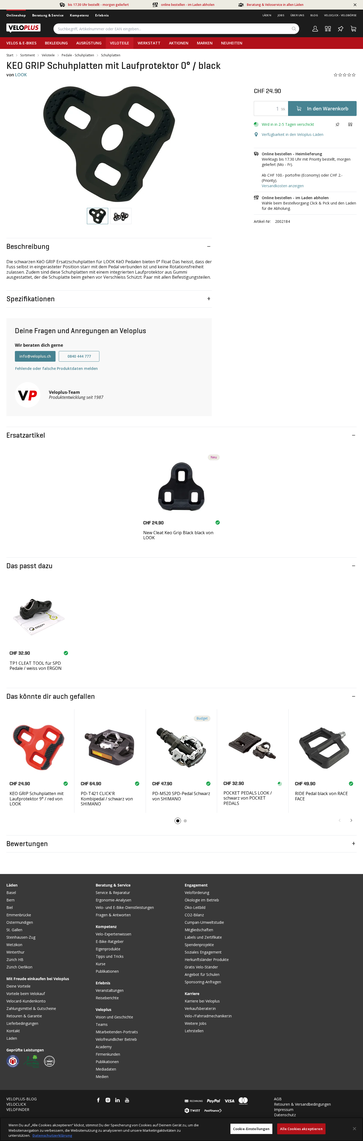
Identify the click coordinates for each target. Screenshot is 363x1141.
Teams (102, 1024)
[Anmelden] (315, 28)
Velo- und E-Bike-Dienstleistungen (125, 907)
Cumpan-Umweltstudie (204, 922)
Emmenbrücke (18, 914)
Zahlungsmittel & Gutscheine (31, 1008)
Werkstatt (149, 42)
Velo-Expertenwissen (113, 934)
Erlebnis (102, 15)
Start (9, 55)
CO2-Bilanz (194, 914)
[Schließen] (354, 1128)
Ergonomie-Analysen (113, 899)
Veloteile (119, 42)
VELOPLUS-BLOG (21, 1098)
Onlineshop (16, 15)
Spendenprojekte (199, 944)
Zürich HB (14, 959)
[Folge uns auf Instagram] (108, 1100)
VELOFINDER (17, 1109)
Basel (11, 892)
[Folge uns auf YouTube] (127, 1100)
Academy (104, 1046)
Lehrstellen (194, 1030)
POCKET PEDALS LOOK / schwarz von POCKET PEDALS (247, 798)
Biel (9, 907)
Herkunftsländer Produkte (207, 959)
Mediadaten (106, 1069)
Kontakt (13, 1030)
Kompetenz (79, 15)
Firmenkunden (108, 1054)
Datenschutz (285, 1114)
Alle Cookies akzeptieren (301, 1128)
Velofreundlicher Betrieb (116, 1039)
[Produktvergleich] (328, 28)
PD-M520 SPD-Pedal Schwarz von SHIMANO (181, 796)
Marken (205, 42)
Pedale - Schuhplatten (78, 55)
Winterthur (15, 952)
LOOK (21, 75)
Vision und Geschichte (114, 1016)
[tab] (97, 216)
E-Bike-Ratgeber (110, 941)
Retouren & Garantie (24, 1015)
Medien (102, 1076)
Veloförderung (197, 892)
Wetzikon (14, 944)
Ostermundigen (19, 922)
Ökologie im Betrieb (202, 899)
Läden (267, 15)
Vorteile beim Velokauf (25, 993)
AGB (278, 1098)
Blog (314, 15)
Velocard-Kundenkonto (26, 1001)
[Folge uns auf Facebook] (98, 1100)
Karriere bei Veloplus (202, 1001)
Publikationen (107, 971)
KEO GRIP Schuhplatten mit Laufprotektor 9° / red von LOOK (37, 798)
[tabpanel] (109, 144)
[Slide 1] (178, 821)
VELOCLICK (16, 1104)
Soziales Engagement (203, 952)
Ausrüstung (89, 42)
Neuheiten (231, 42)
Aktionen (178, 42)
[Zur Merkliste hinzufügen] (337, 124)
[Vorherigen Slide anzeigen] (339, 820)
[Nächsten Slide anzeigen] (351, 820)
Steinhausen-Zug (20, 937)
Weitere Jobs (195, 1023)
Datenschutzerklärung (52, 1135)
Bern (10, 899)
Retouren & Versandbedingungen (302, 1104)
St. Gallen (14, 929)
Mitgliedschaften (199, 929)
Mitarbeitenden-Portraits (117, 1031)
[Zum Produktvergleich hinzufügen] (350, 124)
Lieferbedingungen (22, 1023)
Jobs (281, 15)
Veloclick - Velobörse (340, 15)
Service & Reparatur (113, 892)
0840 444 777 (79, 356)
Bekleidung (56, 42)
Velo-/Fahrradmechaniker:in (208, 1015)
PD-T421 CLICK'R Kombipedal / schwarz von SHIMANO (107, 798)
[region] (181, 1129)
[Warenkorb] (353, 28)
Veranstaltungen (110, 990)
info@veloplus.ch (35, 356)
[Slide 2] (185, 821)
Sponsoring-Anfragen (203, 981)
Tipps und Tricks (110, 956)
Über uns (297, 15)
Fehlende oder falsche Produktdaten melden (56, 368)
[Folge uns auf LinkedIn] (117, 1100)
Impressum (283, 1109)
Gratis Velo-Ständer (201, 966)
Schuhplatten (110, 55)
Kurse (100, 963)
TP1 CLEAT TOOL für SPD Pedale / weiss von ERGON (36, 665)
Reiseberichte (107, 997)
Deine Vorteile (18, 986)
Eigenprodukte (108, 948)
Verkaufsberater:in (200, 1008)
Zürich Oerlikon (19, 966)
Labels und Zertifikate (203, 937)
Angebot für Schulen (202, 974)
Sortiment (27, 55)
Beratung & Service (48, 15)
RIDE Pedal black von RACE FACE (321, 796)
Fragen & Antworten (113, 914)
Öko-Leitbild (195, 907)
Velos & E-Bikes (21, 42)
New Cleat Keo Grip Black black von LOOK (178, 535)
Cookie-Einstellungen (251, 1128)
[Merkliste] (340, 28)
